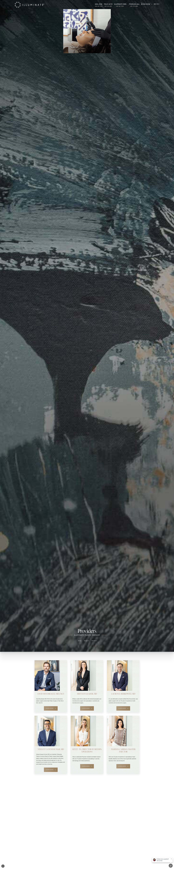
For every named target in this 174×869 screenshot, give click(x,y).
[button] (2, 866)
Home (79, 641)
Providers (94, 641)
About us (86, 641)
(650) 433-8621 (108, 6)
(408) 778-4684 (134, 6)
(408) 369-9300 (98, 6)
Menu (157, 4)
